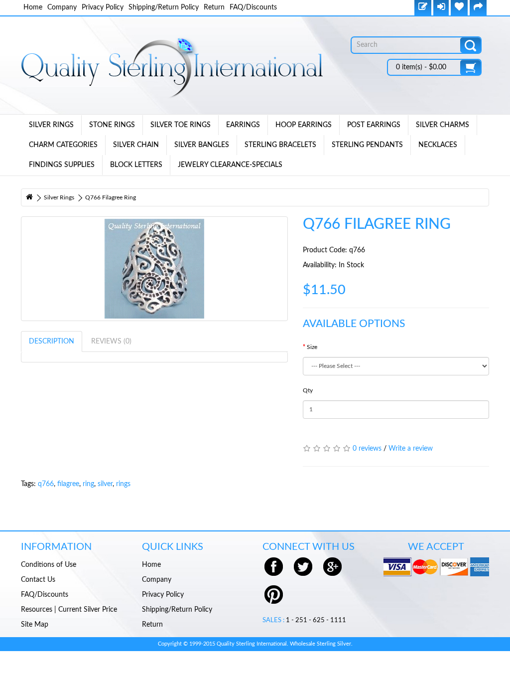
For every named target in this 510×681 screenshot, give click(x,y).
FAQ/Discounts (253, 7)
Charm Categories (63, 145)
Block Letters (136, 165)
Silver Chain (136, 145)
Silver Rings (51, 125)
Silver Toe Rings (180, 125)
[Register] (423, 7)
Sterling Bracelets (280, 145)
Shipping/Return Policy (163, 7)
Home (32, 7)
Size (312, 347)
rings (123, 484)
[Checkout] (478, 7)
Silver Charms (442, 125)
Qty (308, 390)
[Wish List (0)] (459, 7)
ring (88, 484)
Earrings (243, 125)
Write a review (410, 448)
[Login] (441, 7)
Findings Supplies (62, 165)
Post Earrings (373, 125)
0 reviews (367, 448)
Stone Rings (112, 125)
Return (214, 7)
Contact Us (38, 579)
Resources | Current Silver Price (69, 609)
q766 (46, 484)
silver (105, 484)
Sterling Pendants (367, 145)
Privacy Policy (103, 7)
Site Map (34, 624)
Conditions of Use (48, 564)
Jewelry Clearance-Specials (230, 165)
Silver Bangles (201, 145)
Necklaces (437, 145)
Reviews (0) (111, 341)
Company (62, 7)
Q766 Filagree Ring (110, 197)
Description (51, 341)
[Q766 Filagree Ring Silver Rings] (154, 268)
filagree (68, 484)
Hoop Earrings (303, 125)
